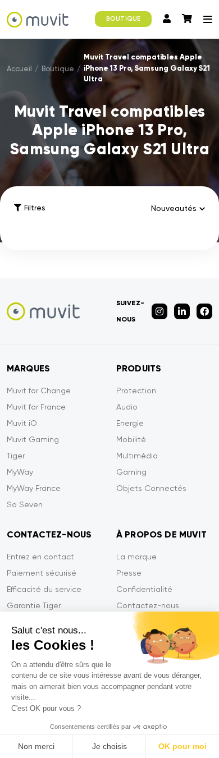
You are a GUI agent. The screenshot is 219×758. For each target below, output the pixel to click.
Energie (130, 423)
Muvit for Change (39, 390)
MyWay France (34, 488)
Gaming (131, 471)
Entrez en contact (40, 556)
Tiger (16, 455)
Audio (127, 406)
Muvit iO (22, 423)
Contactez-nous (147, 605)
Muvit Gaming (33, 439)
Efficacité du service (44, 589)
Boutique (58, 69)
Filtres (34, 208)
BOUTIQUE (123, 18)
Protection (136, 390)
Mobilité (131, 439)
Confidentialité (144, 589)
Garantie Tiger (34, 605)
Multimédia (137, 455)
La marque (136, 556)
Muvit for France (36, 406)
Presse (129, 572)
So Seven (25, 504)
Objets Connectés (151, 488)
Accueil (19, 69)
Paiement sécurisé (41, 572)
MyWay (20, 471)
